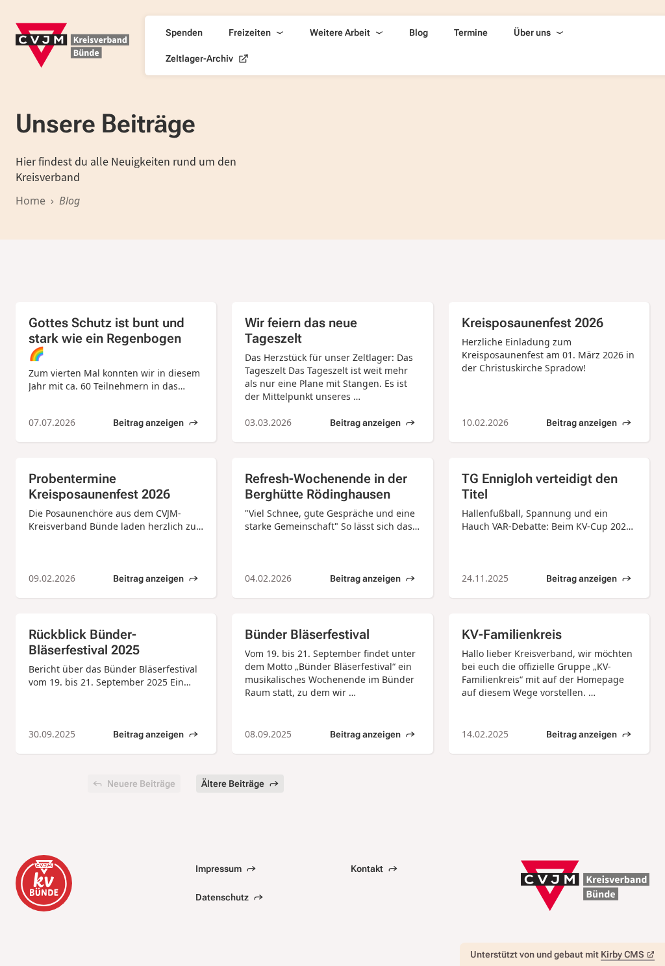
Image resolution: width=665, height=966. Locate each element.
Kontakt (367, 868)
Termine (471, 32)
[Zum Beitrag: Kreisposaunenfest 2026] (549, 372)
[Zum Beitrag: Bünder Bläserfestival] (332, 683)
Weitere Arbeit (340, 32)
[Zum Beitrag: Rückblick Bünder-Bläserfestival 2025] (116, 683)
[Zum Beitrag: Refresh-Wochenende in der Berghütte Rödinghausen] (332, 528)
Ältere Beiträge (232, 783)
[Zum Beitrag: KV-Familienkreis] (549, 683)
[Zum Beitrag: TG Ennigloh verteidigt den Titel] (549, 528)
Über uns (532, 32)
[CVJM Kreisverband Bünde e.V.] (72, 45)
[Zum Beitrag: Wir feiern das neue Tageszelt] (332, 372)
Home (30, 200)
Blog (418, 32)
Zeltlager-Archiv (199, 58)
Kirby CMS (622, 954)
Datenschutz (222, 897)
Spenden (184, 32)
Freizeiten (250, 32)
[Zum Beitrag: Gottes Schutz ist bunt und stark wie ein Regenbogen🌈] (116, 372)
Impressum (218, 868)
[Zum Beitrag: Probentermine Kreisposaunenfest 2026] (116, 528)
